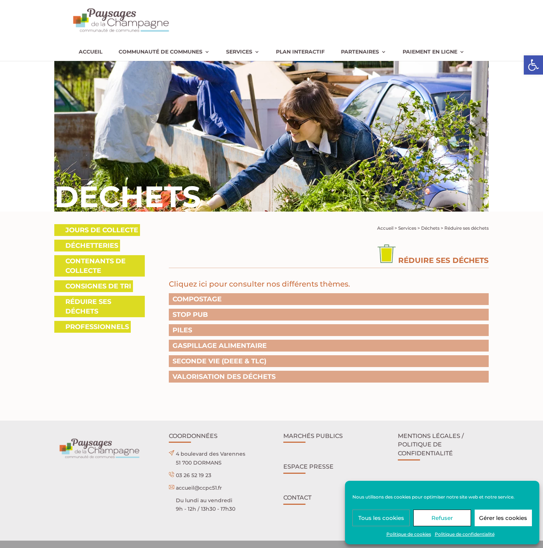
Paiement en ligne (430, 52)
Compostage (197, 299)
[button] (533, 65)
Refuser (442, 517)
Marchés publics (313, 435)
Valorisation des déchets (224, 377)
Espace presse (308, 466)
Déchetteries (91, 246)
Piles (182, 330)
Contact (297, 497)
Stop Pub (190, 315)
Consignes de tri (98, 286)
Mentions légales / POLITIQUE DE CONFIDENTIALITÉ (431, 444)
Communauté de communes (160, 52)
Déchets (430, 228)
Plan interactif (300, 52)
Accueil (90, 52)
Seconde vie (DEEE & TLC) (219, 361)
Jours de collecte (101, 230)
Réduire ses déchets (88, 306)
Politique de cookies (408, 534)
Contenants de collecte (95, 266)
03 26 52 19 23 (193, 475)
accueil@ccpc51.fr (199, 487)
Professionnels (97, 327)
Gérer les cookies (503, 517)
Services (239, 52)
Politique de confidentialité (465, 534)
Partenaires (360, 52)
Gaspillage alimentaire (220, 346)
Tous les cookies (381, 517)
